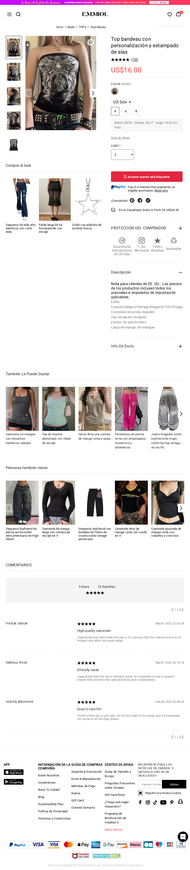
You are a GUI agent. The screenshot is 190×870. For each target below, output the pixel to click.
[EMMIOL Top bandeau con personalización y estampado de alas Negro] (115, 93)
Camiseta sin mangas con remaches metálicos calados (21, 438)
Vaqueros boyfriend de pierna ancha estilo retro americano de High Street (22, 534)
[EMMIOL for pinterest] (172, 802)
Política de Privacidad (53, 811)
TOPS (82, 27)
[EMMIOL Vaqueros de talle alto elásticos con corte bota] (22, 199)
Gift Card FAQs (115, 795)
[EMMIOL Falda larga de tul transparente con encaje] (55, 199)
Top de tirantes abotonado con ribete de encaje (56, 438)
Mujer (71, 27)
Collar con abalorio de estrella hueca (87, 226)
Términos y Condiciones (54, 818)
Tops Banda (98, 27)
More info (161, 190)
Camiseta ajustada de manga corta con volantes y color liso (166, 532)
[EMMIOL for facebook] (140, 802)
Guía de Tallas (120, 137)
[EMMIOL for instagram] (148, 802)
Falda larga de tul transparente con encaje (50, 228)
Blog (41, 797)
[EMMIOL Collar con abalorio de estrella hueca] (88, 199)
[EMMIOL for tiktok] (155, 802)
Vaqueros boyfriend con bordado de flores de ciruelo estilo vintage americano (95, 534)
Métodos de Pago (83, 786)
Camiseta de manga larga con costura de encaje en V (56, 532)
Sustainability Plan (50, 804)
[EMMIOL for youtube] (163, 802)
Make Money (113, 829)
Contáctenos (46, 782)
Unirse (174, 784)
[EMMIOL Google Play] (14, 783)
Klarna (75, 793)
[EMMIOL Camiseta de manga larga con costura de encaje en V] (58, 502)
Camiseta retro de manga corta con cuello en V (131, 532)
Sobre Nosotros (48, 775)
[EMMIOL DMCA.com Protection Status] (106, 858)
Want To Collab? (49, 789)
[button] (181, 414)
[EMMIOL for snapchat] (180, 801)
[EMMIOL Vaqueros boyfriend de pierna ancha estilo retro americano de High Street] (22, 502)
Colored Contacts (83, 807)
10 (135, 59)
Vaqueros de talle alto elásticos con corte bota (21, 228)
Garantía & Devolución (86, 771)
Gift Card (77, 800)
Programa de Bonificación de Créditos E (115, 818)
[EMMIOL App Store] (14, 774)
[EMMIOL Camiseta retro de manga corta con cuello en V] (131, 502)
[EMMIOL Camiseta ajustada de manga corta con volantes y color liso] (167, 502)
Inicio (59, 27)
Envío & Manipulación (86, 779)
